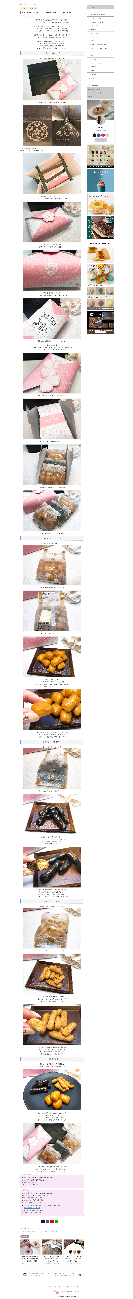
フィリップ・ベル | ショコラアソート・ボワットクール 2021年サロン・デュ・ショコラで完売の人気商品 (73, 1261)
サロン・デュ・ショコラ (94, 93)
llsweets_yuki (101, 140)
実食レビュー (31, 1228)
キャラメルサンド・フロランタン (98, 48)
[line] (56, 1221)
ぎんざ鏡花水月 (32, 1231)
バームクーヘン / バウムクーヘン (98, 14)
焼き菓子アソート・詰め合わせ (97, 44)
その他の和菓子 (93, 85)
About (90, 96)
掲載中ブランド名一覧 (94, 89)
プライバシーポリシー (81, 1287)
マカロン (91, 52)
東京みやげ (54, 1231)
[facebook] (47, 1221)
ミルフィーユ (92, 37)
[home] (107, 135)
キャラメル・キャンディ (95, 63)
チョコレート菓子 (94, 40)
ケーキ (91, 55)
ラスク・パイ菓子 (94, 33)
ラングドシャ (92, 29)
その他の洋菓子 (93, 67)
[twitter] (43, 1221)
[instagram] (103, 135)
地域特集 (66, 1287)
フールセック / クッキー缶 (96, 22)
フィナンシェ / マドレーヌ (96, 18)
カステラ (91, 78)
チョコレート (92, 11)
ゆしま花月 (40, 1231)
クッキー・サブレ (94, 25)
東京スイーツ (47, 1231)
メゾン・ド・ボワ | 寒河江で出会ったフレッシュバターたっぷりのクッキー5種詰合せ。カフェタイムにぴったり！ (52, 1261)
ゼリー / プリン (93, 59)
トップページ (49, 1287)
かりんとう (25, 1228)
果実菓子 (91, 70)
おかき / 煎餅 (92, 74)
